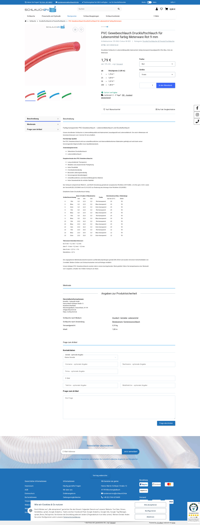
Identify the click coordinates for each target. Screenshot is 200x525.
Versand (119, 64)
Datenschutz (30, 493)
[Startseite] (25, 21)
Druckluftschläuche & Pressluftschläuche (158, 41)
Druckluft (115, 318)
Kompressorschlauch (132, 322)
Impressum (29, 486)
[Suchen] (118, 9)
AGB (26, 490)
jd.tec (173, 523)
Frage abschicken (166, 423)
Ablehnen (150, 517)
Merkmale (31, 124)
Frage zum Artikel (34, 129)
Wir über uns (67, 490)
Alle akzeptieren (150, 505)
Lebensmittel (133, 318)
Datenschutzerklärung (71, 517)
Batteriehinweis (31, 497)
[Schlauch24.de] (40, 9)
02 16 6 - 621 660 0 (46, 2)
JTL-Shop (160, 523)
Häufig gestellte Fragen (72, 486)
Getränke (123, 318)
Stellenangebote (69, 493)
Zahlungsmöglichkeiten (72, 497)
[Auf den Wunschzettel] (81, 29)
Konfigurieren (150, 511)
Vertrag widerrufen (100, 475)
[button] (172, 2)
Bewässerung (117, 322)
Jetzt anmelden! (130, 451)
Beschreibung (33, 119)
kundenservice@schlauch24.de (68, 2)
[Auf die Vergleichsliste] (75, 29)
